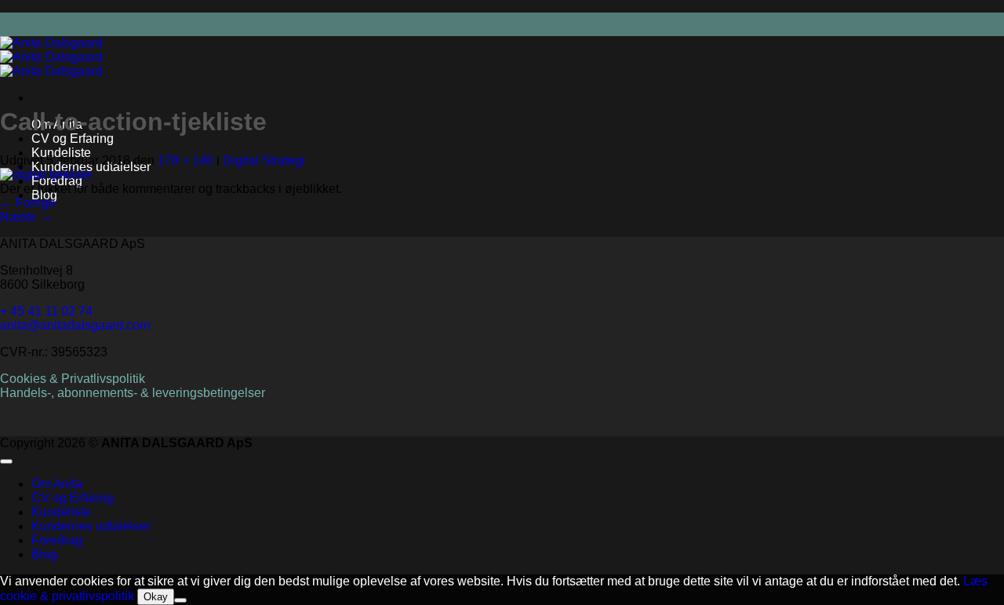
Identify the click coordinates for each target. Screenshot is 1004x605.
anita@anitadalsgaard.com (75, 325)
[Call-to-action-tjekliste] (46, 174)
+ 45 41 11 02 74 (46, 311)
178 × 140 (185, 160)
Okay (156, 597)
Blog (44, 554)
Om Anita (56, 483)
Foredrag (56, 540)
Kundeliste (61, 152)
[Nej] (180, 600)
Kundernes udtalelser (91, 526)
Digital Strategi (264, 160)
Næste (26, 217)
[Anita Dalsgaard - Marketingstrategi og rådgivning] (51, 57)
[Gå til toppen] (6, 461)
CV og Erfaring (72, 138)
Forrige (28, 203)
